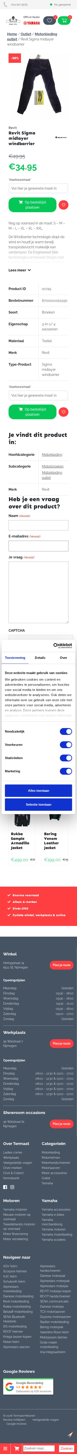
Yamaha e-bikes (53, 1214)
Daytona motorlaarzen (55, 1317)
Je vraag (21, 557)
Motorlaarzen (51, 1168)
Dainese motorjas (52, 1306)
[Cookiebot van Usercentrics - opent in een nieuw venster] (54, 646)
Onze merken (12, 1168)
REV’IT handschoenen (55, 1296)
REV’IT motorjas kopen (55, 1291)
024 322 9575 (19, 4)
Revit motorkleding (16, 1301)
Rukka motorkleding (17, 1306)
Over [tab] (63, 657)
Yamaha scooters (54, 1239)
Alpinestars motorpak (55, 1281)
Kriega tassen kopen (17, 1336)
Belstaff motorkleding (18, 1311)
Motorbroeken (53, 466)
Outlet (26, 34)
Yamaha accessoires (56, 1209)
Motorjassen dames (53, 1337)
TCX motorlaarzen (52, 1311)
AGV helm (10, 1266)
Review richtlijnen (14, 1419)
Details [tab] (40, 657)
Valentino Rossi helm (54, 1332)
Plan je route (61, 965)
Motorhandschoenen (56, 1162)
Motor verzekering (15, 1239)
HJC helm (10, 1276)
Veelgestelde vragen (17, 1162)
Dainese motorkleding (18, 1296)
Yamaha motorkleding (57, 1234)
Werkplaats (11, 1157)
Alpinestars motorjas (54, 1286)
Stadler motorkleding (54, 1322)
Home (12, 34)
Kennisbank (11, 1178)
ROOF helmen (13, 1331)
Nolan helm (11, 1342)
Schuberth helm (14, 1281)
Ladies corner (12, 1152)
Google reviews (16, 1423)
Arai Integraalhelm (52, 1352)
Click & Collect (13, 1173)
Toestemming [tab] (15, 657)
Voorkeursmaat (20, 179)
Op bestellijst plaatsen (35, 204)
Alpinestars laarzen (16, 1347)
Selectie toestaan (38, 804)
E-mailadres (24, 536)
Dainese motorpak (52, 1275)
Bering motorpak (51, 1327)
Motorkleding (52, 455)
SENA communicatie (54, 1301)
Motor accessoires (54, 1173)
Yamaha (47, 1183)
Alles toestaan (38, 790)
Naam (19, 516)
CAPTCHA (17, 630)
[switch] (66, 744)
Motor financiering (15, 1234)
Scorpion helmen (15, 1271)
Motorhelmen (51, 1157)
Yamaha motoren (15, 1209)
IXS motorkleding (15, 1326)
